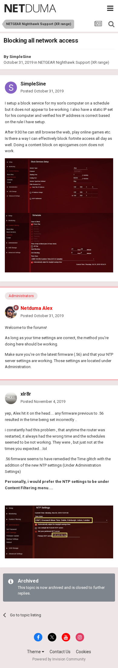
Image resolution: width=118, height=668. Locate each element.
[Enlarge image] (59, 531)
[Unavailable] (59, 185)
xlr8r (26, 394)
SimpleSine (20, 56)
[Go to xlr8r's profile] (11, 398)
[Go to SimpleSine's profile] (11, 88)
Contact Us (60, 651)
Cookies (83, 651)
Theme (34, 651)
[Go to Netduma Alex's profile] (11, 312)
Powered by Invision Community (59, 659)
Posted (42, 91)
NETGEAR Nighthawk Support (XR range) (73, 62)
